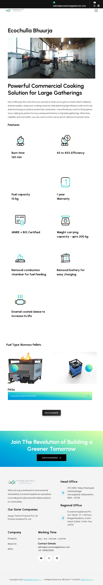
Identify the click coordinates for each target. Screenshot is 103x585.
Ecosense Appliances (33, 579)
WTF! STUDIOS (87, 579)
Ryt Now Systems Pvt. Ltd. (20, 519)
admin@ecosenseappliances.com (69, 5)
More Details (51, 412)
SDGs (10, 549)
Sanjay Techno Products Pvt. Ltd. (23, 515)
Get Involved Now (50, 457)
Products (12, 538)
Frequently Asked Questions (23, 396)
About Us (12, 543)
